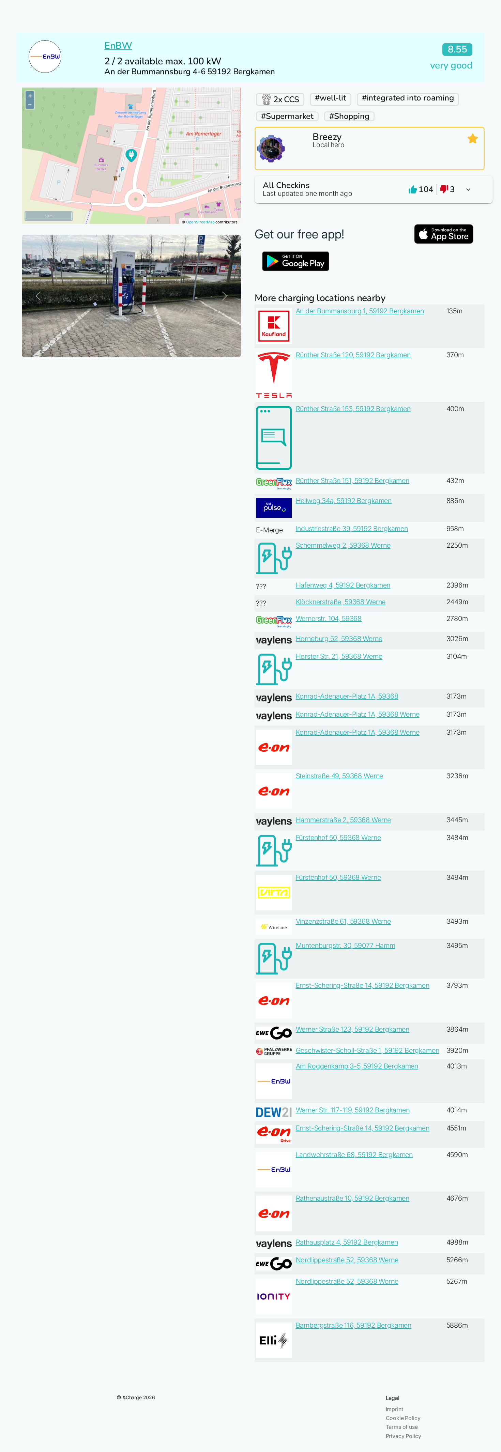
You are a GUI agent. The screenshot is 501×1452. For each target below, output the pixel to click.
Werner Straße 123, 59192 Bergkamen (353, 1029)
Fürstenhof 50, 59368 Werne (338, 837)
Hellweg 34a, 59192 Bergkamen (344, 501)
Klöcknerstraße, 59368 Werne (341, 602)
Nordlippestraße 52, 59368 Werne (347, 1260)
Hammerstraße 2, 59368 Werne (343, 820)
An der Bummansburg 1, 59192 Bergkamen (360, 311)
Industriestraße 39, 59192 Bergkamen (352, 529)
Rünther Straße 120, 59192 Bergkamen (353, 355)
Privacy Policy (403, 1436)
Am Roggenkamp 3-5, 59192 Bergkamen (357, 1066)
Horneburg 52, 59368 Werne (339, 639)
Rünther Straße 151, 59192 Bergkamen (352, 481)
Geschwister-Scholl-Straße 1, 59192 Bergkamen (367, 1050)
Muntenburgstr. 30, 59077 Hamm (345, 945)
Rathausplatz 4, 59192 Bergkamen (347, 1242)
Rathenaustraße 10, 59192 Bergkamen (353, 1198)
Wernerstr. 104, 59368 (329, 618)
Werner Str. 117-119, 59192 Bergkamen (353, 1110)
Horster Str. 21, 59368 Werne (339, 656)
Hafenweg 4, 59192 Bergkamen (343, 585)
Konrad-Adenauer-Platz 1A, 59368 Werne (358, 714)
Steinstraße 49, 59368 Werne (339, 776)
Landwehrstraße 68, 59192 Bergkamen (354, 1155)
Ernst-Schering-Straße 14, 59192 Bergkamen (362, 985)
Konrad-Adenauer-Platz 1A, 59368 (347, 696)
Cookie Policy (403, 1418)
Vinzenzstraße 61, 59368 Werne (343, 921)
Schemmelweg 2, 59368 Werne (343, 545)
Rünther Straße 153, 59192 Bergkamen (353, 409)
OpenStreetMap (200, 222)
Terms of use (402, 1426)
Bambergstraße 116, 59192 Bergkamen (354, 1325)
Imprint (394, 1409)
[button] (370, 189)
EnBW (118, 45)
